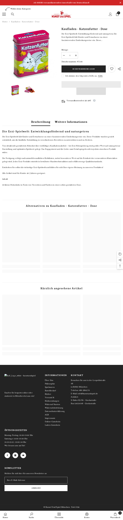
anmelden (36, 488)
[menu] (4, 14)
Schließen (120, 3)
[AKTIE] (118, 68)
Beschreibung (40, 121)
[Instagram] (15, 455)
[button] (91, 91)
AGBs (100, 76)
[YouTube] (23, 455)
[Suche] (12, 14)
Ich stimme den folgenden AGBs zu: (81, 76)
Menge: (65, 50)
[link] (112, 68)
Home (5, 22)
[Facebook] (7, 455)
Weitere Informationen (71, 121)
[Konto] (110, 14)
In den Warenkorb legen (84, 69)
